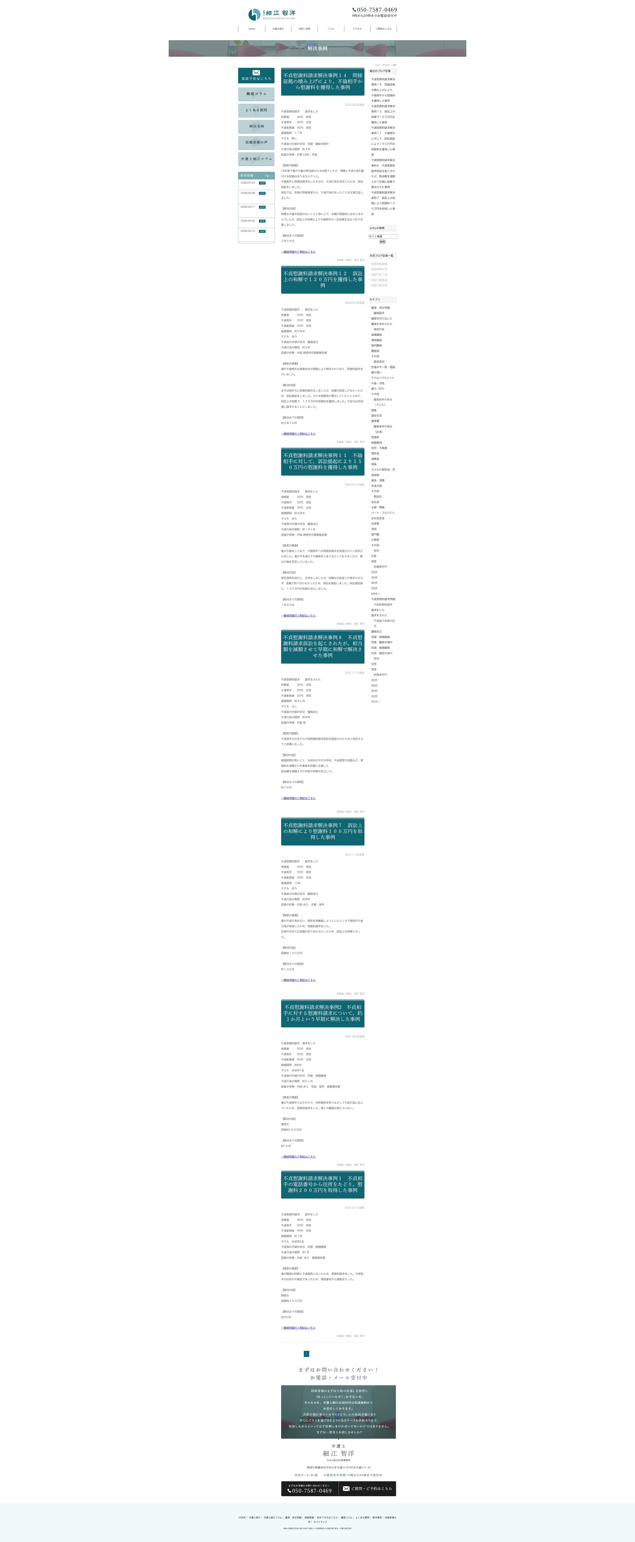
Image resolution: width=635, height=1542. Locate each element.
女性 (374, 556)
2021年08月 (379, 280)
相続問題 (309, 1517)
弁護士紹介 (278, 29)
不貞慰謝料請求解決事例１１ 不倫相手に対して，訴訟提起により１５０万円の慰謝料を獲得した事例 (322, 461)
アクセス (357, 29)
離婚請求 (379, 313)
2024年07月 (379, 269)
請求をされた (379, 615)
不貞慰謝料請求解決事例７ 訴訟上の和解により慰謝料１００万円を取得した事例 (322, 831)
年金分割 (376, 486)
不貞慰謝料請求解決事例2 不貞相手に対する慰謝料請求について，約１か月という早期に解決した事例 (322, 1013)
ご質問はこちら (384, 29)
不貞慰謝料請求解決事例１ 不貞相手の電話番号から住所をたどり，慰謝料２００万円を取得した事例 (322, 1184)
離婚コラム (346, 1517)
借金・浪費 (377, 480)
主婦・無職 (377, 507)
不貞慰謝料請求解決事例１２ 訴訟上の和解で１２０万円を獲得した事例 (322, 279)
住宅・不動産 (379, 448)
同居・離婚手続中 (381, 642)
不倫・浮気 (377, 383)
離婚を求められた (381, 324)
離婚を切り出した (381, 318)
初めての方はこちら (327, 1517)
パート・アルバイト (383, 512)
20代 (374, 572)
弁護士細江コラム (273, 1517)
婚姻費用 (376, 442)
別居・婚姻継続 (380, 647)
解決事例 (377, 1517)
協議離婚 (376, 334)
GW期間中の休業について (254, 224)
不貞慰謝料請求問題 (383, 599)
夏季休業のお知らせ (251, 186)
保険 (374, 464)
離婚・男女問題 (380, 307)
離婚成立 (376, 631)
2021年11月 (379, 274)
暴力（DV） (378, 388)
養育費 (375, 421)
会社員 (375, 502)
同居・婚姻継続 (380, 637)
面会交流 (376, 415)
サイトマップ (320, 1522)
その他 (375, 356)
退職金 (375, 459)
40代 (374, 583)
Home (251, 29)
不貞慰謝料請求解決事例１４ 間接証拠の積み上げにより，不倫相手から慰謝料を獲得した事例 (322, 81)
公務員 (375, 539)
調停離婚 (376, 340)
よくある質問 (362, 1517)
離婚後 (375, 351)
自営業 (375, 523)
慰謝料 (375, 437)
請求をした (377, 610)
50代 (374, 588)
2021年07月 (379, 285)
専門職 (375, 534)
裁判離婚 (376, 345)
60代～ (375, 593)
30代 (374, 577)
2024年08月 (379, 264)
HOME (242, 1517)
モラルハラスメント (383, 378)
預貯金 (375, 453)
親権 (374, 410)
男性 (374, 561)
